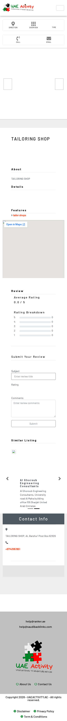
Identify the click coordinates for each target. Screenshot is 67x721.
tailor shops (19, 215)
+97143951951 (13, 549)
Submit (33, 423)
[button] (7, 478)
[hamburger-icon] (60, 8)
